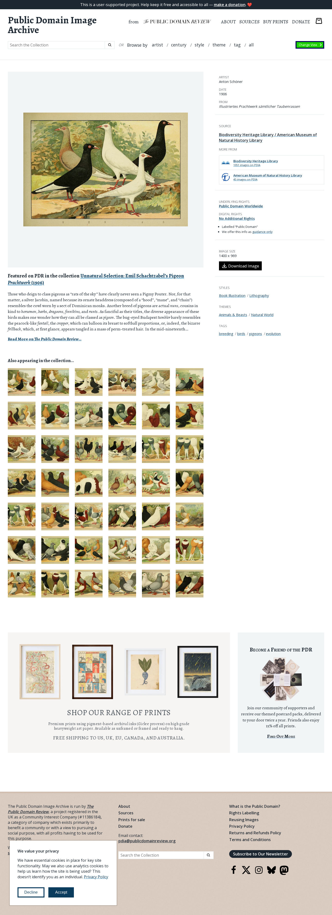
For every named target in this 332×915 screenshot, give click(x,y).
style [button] (199, 45)
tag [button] (237, 45)
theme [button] (219, 45)
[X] (246, 873)
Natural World (262, 314)
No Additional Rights (237, 218)
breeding (226, 333)
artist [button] (157, 45)
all (251, 45)
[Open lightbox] (105, 169)
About (228, 21)
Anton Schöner (231, 81)
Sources (249, 21)
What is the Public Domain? (254, 806)
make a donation (229, 4)
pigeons (255, 333)
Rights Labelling (244, 813)
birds (241, 333)
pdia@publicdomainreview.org (146, 841)
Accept (61, 892)
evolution (273, 333)
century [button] (178, 45)
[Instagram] (258, 873)
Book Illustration (232, 295)
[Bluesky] (271, 873)
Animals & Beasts (233, 314)
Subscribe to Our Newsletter (260, 854)
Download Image (243, 266)
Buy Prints (275, 21)
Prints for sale (131, 819)
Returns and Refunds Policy (255, 832)
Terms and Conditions (250, 839)
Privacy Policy (242, 826)
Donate (301, 21)
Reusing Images (244, 819)
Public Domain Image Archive (52, 25)
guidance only (262, 232)
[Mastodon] (284, 873)
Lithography (259, 295)
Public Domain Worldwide (241, 206)
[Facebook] (233, 873)
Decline (31, 892)
